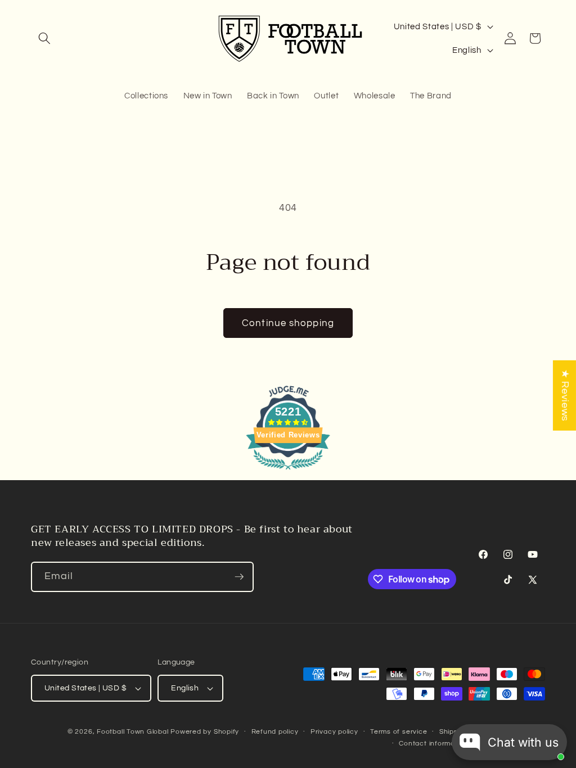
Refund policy (275, 731)
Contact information (433, 743)
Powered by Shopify (204, 731)
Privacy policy (334, 731)
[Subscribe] (239, 577)
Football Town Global (132, 731)
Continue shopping (288, 323)
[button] (44, 38)
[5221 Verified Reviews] (288, 472)
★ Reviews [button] (565, 395)
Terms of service (398, 731)
